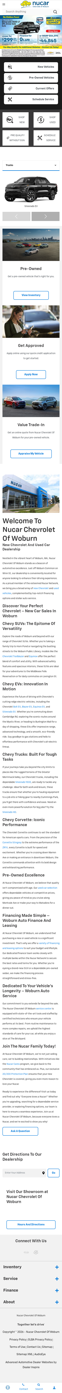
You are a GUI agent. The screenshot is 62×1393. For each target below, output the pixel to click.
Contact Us (33, 1347)
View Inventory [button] (31, 295)
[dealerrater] (36, 1252)
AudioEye (40, 1354)
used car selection (47, 888)
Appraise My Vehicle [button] (31, 453)
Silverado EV (9, 712)
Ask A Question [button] (20, 1131)
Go (53, 1173)
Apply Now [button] (31, 374)
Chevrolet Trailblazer (13, 656)
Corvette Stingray (11, 842)
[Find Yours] (31, 36)
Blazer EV (27, 707)
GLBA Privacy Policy (40, 1339)
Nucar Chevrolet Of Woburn (42, 1332)
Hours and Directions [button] (31, 1224)
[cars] (26, 1252)
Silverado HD (9, 812)
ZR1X (5, 847)
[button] (20, 52)
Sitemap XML (25, 1354)
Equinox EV (39, 707)
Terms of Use (17, 1347)
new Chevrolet (41, 588)
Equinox (33, 656)
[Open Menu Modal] (4, 4)
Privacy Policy (17, 1339)
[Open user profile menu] (54, 1388)
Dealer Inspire (31, 1367)
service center (43, 1009)
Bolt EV (17, 707)
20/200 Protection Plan (15, 1074)
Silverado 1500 (23, 782)
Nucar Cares (13, 1064)
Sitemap (47, 1347)
